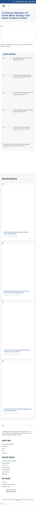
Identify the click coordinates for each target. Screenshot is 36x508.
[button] (3, 6)
